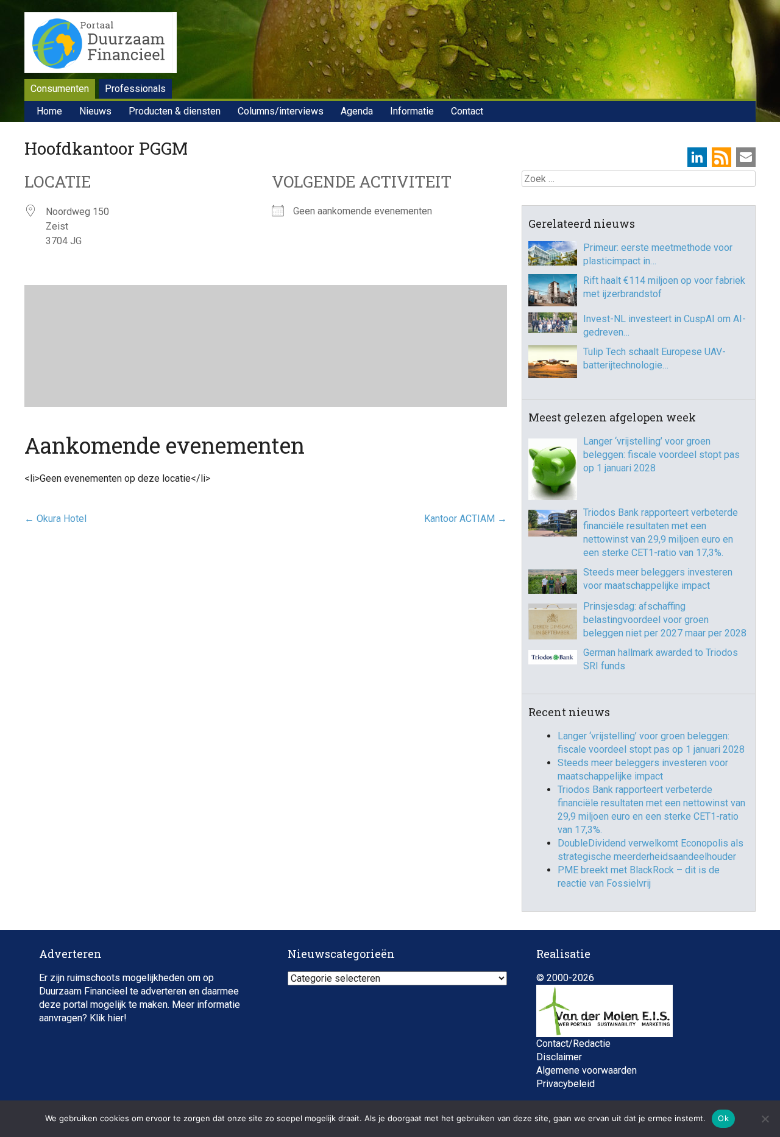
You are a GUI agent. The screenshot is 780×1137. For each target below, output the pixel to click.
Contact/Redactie (573, 1043)
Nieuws (95, 111)
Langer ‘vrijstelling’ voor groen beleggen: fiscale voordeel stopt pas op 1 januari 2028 (661, 454)
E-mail (746, 157)
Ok (723, 1118)
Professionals (135, 88)
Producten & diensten (175, 111)
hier (116, 1018)
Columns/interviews (281, 111)
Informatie (412, 111)
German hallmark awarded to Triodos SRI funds (660, 659)
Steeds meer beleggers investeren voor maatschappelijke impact (657, 578)
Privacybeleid (565, 1083)
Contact (467, 111)
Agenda (357, 111)
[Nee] (765, 1119)
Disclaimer (559, 1057)
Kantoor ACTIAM (465, 518)
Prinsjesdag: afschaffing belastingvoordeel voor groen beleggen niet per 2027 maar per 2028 (664, 619)
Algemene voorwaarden (586, 1070)
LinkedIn (697, 157)
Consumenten (59, 88)
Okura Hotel (55, 518)
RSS (721, 157)
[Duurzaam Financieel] (100, 44)
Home (49, 111)
